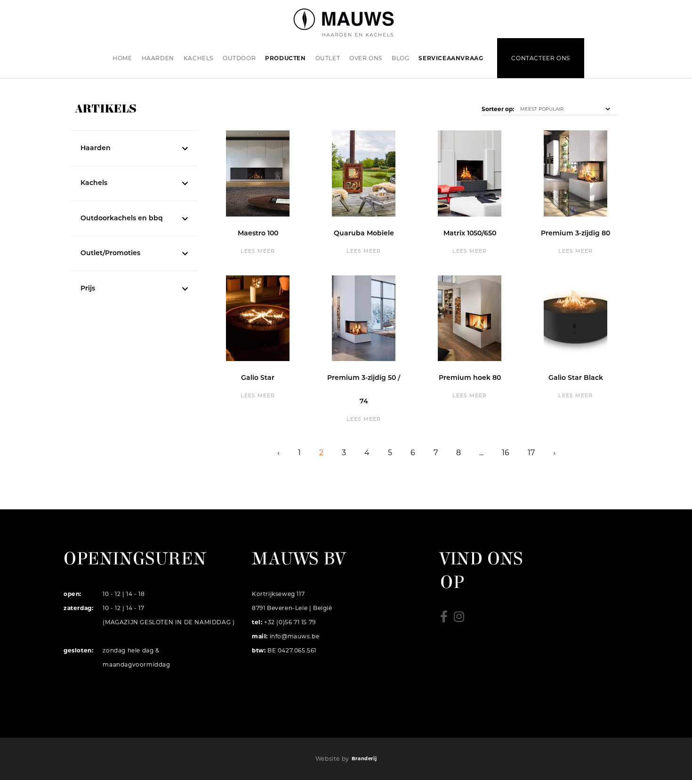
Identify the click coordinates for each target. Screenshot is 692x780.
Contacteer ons (540, 58)
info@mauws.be (295, 636)
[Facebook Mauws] (447, 619)
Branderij (364, 759)
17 (531, 452)
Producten (285, 58)
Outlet (327, 58)
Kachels (198, 58)
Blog (400, 58)
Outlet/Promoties (110, 253)
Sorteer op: (498, 109)
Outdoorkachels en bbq (121, 218)
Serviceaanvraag (450, 58)
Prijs (87, 288)
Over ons (365, 58)
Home (122, 58)
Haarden (158, 58)
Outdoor (239, 58)
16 (505, 452)
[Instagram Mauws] (461, 619)
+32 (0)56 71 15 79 (288, 622)
